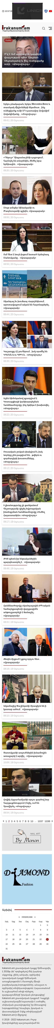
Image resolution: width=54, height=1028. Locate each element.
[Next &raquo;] (52, 821)
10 (31, 821)
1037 (40, 821)
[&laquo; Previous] (3, 821)
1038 (47, 821)
